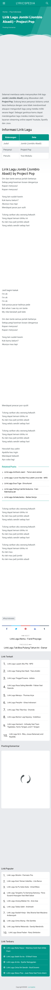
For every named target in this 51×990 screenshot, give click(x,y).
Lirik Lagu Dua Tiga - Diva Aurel (18, 483)
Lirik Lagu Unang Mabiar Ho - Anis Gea (22, 901)
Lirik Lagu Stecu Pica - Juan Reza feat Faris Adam (26, 973)
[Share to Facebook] (6, 629)
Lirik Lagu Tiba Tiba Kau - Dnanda (21, 710)
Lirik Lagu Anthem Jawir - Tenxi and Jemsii (23, 472)
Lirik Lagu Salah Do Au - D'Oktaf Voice (21, 956)
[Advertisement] (25, 66)
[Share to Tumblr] (44, 629)
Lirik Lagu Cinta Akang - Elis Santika (21, 921)
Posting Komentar (9, 27)
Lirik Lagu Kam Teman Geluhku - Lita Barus (24, 881)
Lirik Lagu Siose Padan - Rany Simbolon (24, 932)
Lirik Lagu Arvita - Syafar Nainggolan (21, 962)
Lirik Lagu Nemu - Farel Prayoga (25, 639)
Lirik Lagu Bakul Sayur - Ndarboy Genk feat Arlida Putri (26, 949)
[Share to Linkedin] (35, 629)
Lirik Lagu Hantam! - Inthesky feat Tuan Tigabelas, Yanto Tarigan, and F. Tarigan (23, 725)
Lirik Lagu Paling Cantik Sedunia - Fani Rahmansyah (21, 490)
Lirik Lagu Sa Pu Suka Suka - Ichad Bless (23, 887)
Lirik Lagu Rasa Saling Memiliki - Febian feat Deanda (25, 686)
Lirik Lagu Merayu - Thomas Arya (20, 695)
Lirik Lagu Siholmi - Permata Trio (20, 875)
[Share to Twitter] (16, 629)
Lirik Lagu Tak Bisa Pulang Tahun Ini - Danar (25, 647)
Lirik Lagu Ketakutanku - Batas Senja (20, 497)
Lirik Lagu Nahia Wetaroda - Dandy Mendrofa (25, 927)
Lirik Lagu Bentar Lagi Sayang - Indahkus (24, 717)
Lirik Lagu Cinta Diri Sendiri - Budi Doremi (22, 967)
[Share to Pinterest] (25, 629)
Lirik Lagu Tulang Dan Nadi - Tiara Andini (23, 671)
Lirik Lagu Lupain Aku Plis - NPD (20, 664)
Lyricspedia (25, 3)
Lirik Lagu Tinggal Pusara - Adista (21, 678)
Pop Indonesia (9, 618)
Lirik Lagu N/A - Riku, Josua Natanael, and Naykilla (26, 735)
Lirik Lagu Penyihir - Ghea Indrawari (21, 702)
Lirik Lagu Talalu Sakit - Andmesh (20, 907)
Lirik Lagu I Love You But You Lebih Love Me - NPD (26, 477)
